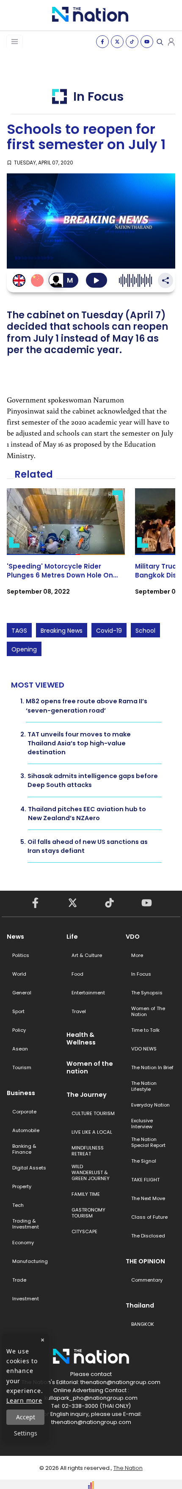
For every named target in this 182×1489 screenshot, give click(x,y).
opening (24, 649)
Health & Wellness (81, 1038)
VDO (133, 936)
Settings (25, 1433)
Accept (25, 1417)
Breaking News (62, 630)
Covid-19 (109, 630)
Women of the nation (89, 1067)
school (145, 630)
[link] (66, 549)
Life (72, 936)
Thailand (140, 1305)
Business (21, 1093)
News (15, 936)
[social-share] (102, 41)
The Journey (86, 1094)
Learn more (24, 1400)
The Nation (128, 1468)
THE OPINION (145, 1261)
